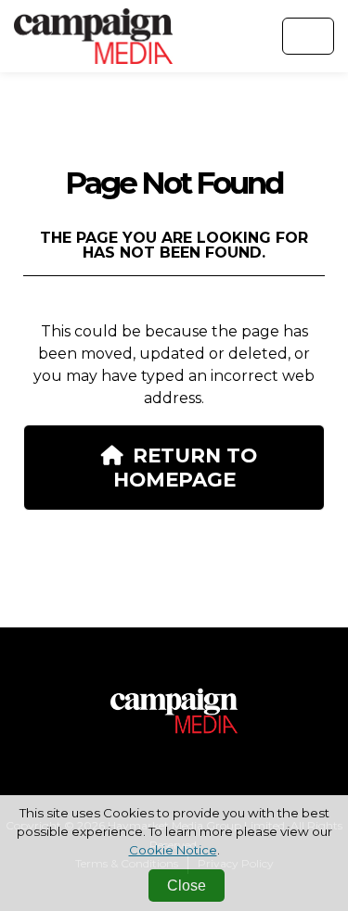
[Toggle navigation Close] (308, 36)
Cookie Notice (173, 849)
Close (186, 885)
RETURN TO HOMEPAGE (185, 467)
